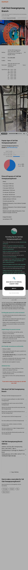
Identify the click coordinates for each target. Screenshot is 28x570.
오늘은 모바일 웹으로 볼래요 (14, 293)
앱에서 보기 (14, 288)
